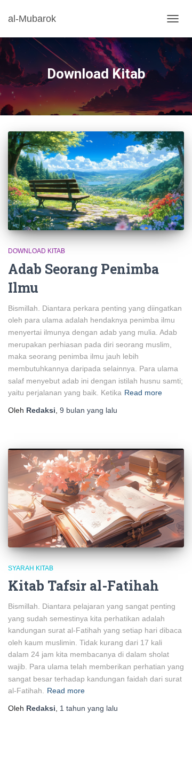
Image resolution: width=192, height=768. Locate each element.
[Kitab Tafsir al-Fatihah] (96, 498)
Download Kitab (36, 251)
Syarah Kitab (30, 568)
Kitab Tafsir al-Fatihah (83, 585)
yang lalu (88, 410)
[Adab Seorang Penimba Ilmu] (96, 180)
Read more (143, 392)
